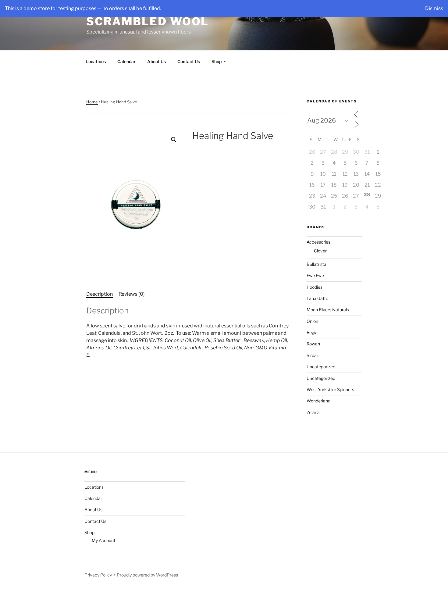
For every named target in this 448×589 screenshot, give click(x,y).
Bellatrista (316, 264)
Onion (312, 321)
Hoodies (314, 287)
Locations (96, 61)
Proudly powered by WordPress (147, 574)
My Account (103, 540)
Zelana (313, 412)
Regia (312, 332)
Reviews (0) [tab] (132, 294)
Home (92, 101)
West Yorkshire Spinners (330, 389)
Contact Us (188, 61)
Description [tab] (99, 294)
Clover (320, 250)
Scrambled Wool (147, 21)
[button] (173, 139)
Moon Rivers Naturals (328, 309)
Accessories (318, 242)
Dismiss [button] (434, 8)
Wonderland (318, 400)
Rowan (313, 343)
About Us (156, 61)
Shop (217, 61)
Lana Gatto (317, 298)
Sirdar (312, 355)
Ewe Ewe (315, 275)
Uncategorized (321, 366)
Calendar (126, 61)
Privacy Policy (98, 574)
